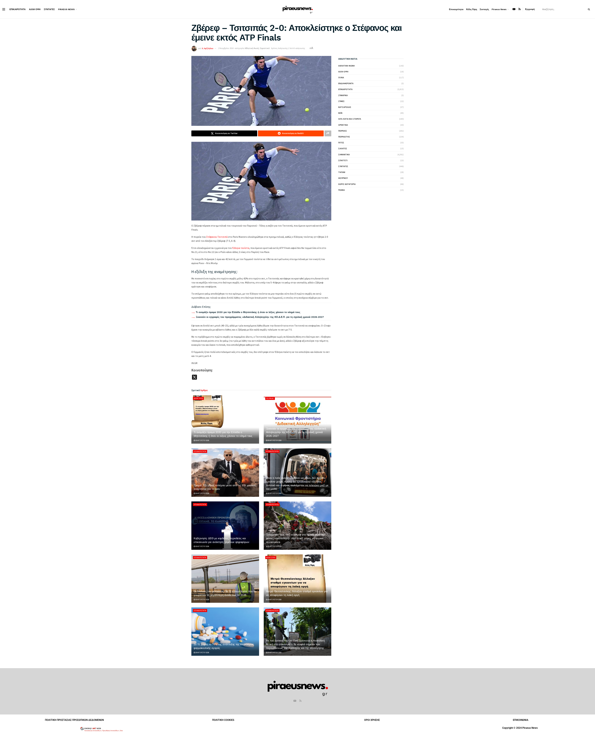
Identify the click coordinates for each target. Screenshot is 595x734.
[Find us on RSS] (519, 9)
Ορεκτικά (343, 124)
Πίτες (341, 142)
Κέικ (340, 113)
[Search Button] (589, 9)
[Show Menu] (3, 9)
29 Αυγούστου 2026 (274, 599)
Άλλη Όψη (34, 9)
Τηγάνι (341, 172)
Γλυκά (341, 77)
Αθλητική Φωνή (252, 48)
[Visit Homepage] (297, 9)
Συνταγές (49, 9)
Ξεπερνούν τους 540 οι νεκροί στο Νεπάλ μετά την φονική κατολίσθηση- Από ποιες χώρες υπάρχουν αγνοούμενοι (295, 538)
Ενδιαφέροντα (345, 83)
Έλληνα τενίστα (240, 247)
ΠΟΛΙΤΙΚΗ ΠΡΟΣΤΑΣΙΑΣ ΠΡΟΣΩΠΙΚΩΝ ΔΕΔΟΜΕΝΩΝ (74, 720)
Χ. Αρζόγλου (207, 48)
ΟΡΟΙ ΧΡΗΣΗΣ (372, 720)
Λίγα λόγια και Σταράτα (349, 118)
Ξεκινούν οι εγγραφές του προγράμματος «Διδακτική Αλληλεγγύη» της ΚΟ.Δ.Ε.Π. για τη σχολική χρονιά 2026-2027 (260, 317)
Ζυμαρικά (343, 95)
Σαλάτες (342, 148)
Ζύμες (341, 101)
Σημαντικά (265, 48)
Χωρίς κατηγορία (347, 184)
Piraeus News (66, 9)
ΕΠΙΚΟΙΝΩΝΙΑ (520, 720)
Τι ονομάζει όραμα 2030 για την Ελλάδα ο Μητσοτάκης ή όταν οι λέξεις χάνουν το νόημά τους (248, 312)
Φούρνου (343, 178)
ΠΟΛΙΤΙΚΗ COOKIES (223, 720)
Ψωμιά (341, 190)
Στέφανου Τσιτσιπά (217, 236)
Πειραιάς (270, 398)
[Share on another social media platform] (327, 133)
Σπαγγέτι (343, 160)
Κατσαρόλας (344, 107)
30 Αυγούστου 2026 (202, 440)
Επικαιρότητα (17, 9)
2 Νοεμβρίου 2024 (225, 48)
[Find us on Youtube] (514, 9)
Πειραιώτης (344, 136)
